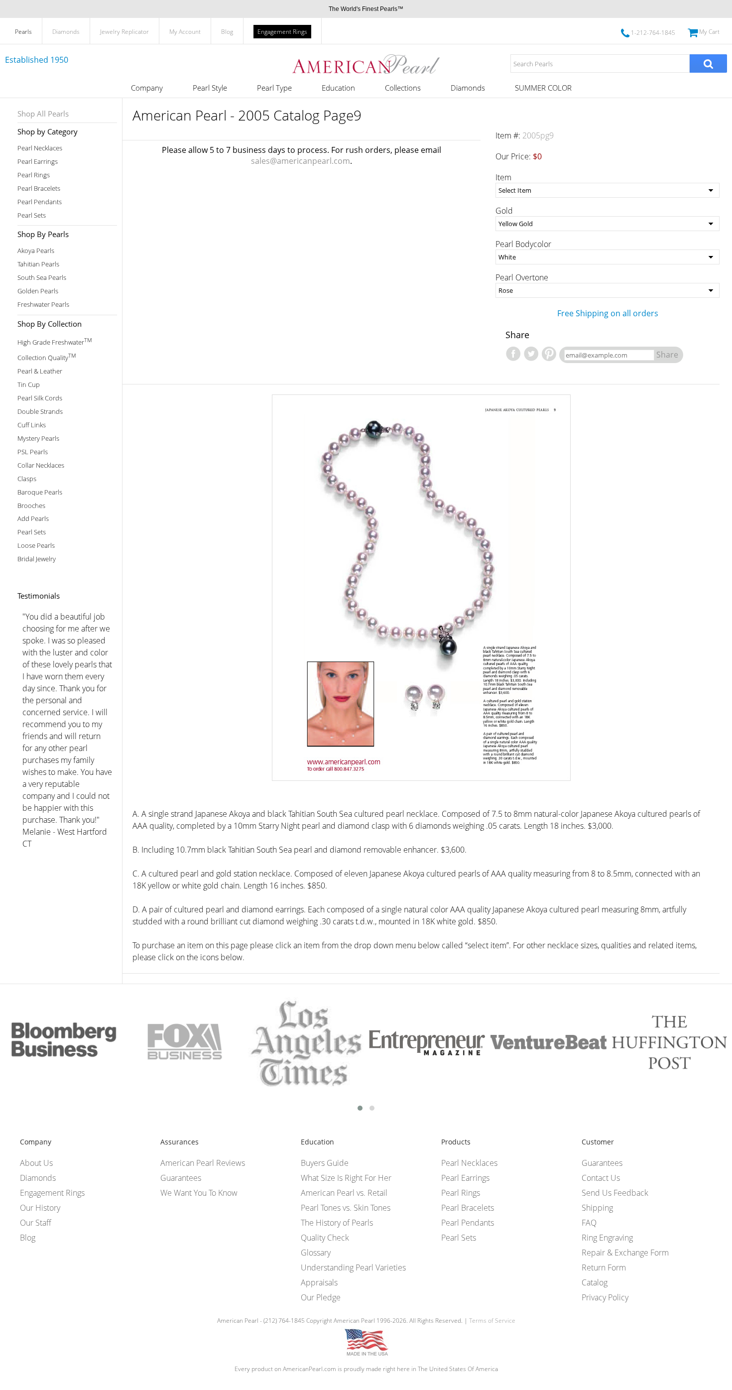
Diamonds (66, 31)
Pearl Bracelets (38, 188)
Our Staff (35, 1222)
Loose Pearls (36, 545)
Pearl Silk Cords (39, 398)
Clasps (26, 479)
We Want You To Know (199, 1192)
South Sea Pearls (41, 277)
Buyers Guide (325, 1162)
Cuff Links (31, 425)
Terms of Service (492, 1320)
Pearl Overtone (521, 277)
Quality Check (325, 1237)
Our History (40, 1207)
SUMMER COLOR (543, 88)
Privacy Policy (605, 1297)
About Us (36, 1162)
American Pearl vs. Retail (344, 1192)
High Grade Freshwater (54, 341)
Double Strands (40, 411)
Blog (227, 31)
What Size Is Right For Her (346, 1177)
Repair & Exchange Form (625, 1252)
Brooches (31, 506)
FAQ (589, 1222)
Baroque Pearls (39, 492)
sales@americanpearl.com (300, 160)
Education (338, 88)
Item (503, 177)
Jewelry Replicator (124, 31)
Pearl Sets (31, 215)
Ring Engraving (607, 1237)
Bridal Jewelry (36, 559)
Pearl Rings (33, 175)
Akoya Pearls (35, 251)
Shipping (597, 1207)
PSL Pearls (32, 452)
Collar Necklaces (40, 465)
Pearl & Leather (39, 371)
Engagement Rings (282, 31)
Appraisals (319, 1282)
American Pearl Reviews (202, 1162)
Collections (403, 88)
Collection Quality (46, 357)
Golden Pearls (37, 291)
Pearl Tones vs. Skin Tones (345, 1207)
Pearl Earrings (37, 161)
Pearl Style (210, 88)
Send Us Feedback (615, 1192)
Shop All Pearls (43, 114)
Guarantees (180, 1177)
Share (667, 354)
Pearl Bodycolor (523, 244)
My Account (185, 31)
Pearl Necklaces (39, 148)
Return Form (604, 1267)
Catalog (595, 1282)
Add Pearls (33, 518)
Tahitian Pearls (38, 264)
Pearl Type (274, 88)
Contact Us (601, 1177)
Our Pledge (321, 1297)
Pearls (23, 31)
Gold (504, 210)
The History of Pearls (337, 1222)
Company (147, 88)
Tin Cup (28, 384)
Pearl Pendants (39, 202)
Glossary (316, 1252)
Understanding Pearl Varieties (353, 1267)
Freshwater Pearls (43, 304)
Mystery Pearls (38, 438)
